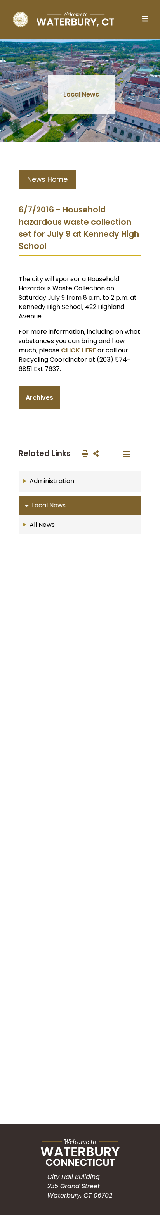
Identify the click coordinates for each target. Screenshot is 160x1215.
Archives (39, 397)
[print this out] (83, 453)
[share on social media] (94, 453)
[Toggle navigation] (147, 19)
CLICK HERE (78, 350)
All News (42, 524)
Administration (52, 480)
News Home (47, 179)
